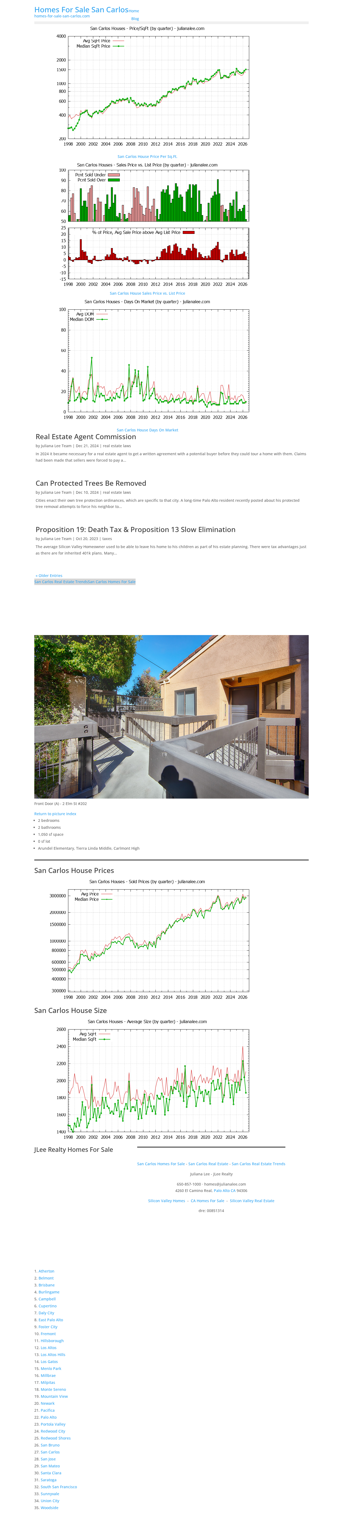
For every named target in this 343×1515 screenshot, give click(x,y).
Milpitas (48, 1382)
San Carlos (50, 1452)
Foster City (48, 1326)
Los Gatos (49, 1361)
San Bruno (50, 1445)
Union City (50, 1500)
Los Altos (49, 1347)
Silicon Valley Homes (166, 1200)
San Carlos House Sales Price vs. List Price (147, 293)
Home (134, 10)
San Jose (48, 1458)
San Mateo (50, 1465)
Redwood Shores (56, 1438)
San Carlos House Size (70, 1010)
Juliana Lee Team (56, 445)
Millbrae (48, 1375)
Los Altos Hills (53, 1354)
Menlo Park (51, 1368)
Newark (48, 1403)
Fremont (48, 1333)
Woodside (49, 1507)
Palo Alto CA (225, 1190)
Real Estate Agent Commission (86, 436)
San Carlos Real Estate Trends (61, 581)
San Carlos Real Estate (208, 1163)
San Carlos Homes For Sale (112, 581)
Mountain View (54, 1396)
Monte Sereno (53, 1389)
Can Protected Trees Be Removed (91, 483)
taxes (107, 538)
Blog (135, 18)
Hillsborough (52, 1340)
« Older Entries (49, 575)
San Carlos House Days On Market (147, 429)
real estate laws (117, 445)
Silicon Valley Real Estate (252, 1200)
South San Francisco (59, 1486)
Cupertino (48, 1305)
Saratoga (49, 1479)
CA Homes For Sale (207, 1200)
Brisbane (47, 1285)
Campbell (47, 1298)
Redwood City (53, 1431)
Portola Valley (53, 1424)
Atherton (46, 1271)
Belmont (46, 1278)
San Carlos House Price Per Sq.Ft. (147, 156)
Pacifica (48, 1410)
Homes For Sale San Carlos (81, 9)
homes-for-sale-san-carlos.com (62, 15)
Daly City (46, 1312)
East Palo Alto (51, 1319)
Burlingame (49, 1291)
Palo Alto (49, 1417)
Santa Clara (51, 1472)
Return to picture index (55, 813)
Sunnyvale (50, 1493)
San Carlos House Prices (74, 870)
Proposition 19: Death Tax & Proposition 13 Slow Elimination (136, 529)
